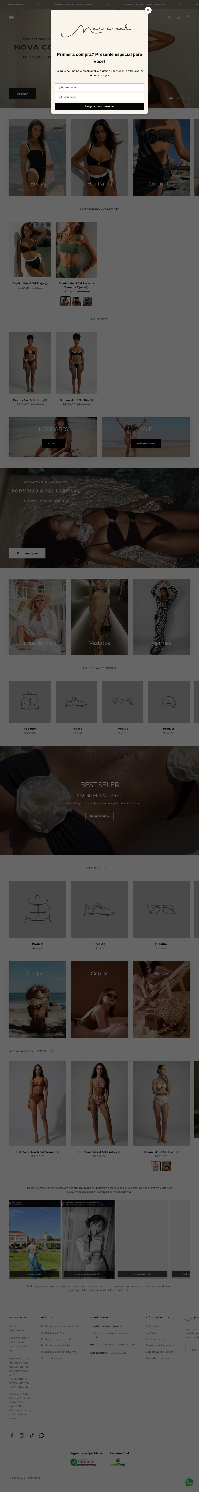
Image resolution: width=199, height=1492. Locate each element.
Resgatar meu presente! (99, 106)
